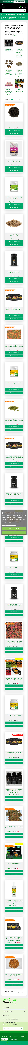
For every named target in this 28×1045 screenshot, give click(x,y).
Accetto (14, 532)
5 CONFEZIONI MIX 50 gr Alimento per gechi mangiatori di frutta (14, 754)
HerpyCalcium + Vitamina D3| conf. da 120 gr (14, 197)
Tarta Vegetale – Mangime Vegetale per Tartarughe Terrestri (14, 827)
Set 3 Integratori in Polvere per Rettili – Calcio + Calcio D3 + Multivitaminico (14, 791)
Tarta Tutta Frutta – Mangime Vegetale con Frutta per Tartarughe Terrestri (14, 643)
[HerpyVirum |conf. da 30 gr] (14, 704)
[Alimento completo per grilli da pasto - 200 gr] (14, 223)
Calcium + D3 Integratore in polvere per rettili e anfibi (14, 271)
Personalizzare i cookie (11, 524)
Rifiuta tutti (14, 528)
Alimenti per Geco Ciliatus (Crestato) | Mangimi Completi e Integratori (19, 53)
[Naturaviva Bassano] (3, 6)
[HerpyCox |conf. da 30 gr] (14, 556)
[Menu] (25, 7)
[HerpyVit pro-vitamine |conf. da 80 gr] (14, 371)
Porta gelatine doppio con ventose (14, 864)
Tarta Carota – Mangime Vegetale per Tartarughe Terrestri (14, 975)
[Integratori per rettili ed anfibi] (8, 43)
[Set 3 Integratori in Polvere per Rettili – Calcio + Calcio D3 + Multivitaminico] (14, 778)
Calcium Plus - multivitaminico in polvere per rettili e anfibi (14, 493)
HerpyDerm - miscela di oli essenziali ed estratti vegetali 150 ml (14, 902)
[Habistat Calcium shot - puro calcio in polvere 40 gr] (14, 149)
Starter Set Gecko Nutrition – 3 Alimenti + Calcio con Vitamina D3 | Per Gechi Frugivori (14, 939)
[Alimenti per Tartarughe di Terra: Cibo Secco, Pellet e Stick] (8, 64)
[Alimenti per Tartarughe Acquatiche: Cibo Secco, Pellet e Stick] (19, 64)
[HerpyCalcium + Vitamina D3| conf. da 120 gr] (14, 186)
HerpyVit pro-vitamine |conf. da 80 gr (14, 382)
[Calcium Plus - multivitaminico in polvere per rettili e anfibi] (14, 482)
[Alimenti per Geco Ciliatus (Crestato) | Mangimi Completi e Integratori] (19, 43)
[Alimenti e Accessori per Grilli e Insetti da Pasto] (8, 83)
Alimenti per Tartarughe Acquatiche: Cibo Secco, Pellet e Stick (19, 73)
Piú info (3, 524)
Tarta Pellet (14, 123)
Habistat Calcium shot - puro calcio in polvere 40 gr (14, 160)
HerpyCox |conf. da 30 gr (14, 567)
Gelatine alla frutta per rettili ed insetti (19, 91)
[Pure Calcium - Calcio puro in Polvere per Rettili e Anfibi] (14, 593)
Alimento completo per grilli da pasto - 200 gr (14, 234)
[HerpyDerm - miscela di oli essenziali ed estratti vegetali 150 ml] (14, 889)
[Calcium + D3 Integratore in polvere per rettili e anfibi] (14, 260)
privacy (7, 1025)
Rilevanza (7, 99)
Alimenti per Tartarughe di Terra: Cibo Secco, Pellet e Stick (9, 73)
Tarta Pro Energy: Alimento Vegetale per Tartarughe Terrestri (14, 345)
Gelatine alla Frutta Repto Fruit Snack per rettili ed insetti (14, 679)
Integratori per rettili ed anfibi (9, 50)
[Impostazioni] (22, 7)
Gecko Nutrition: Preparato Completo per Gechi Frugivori (14, 308)
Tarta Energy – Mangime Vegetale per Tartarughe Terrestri (14, 419)
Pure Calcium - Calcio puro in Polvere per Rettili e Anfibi (14, 605)
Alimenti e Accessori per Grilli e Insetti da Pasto (9, 92)
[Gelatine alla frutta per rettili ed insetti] (19, 83)
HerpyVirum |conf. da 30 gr (14, 715)
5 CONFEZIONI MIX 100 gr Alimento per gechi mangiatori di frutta (14, 457)
